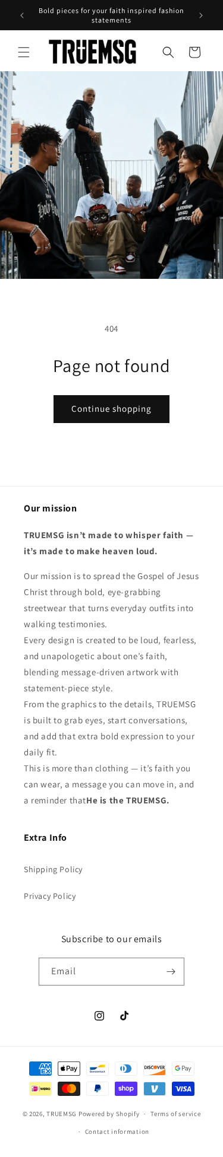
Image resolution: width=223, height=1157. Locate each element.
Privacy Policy (50, 896)
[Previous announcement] (22, 15)
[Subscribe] (171, 972)
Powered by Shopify (109, 1114)
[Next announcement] (201, 15)
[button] (24, 52)
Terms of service (175, 1114)
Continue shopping (111, 408)
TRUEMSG (61, 1114)
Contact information (117, 1131)
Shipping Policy (53, 869)
